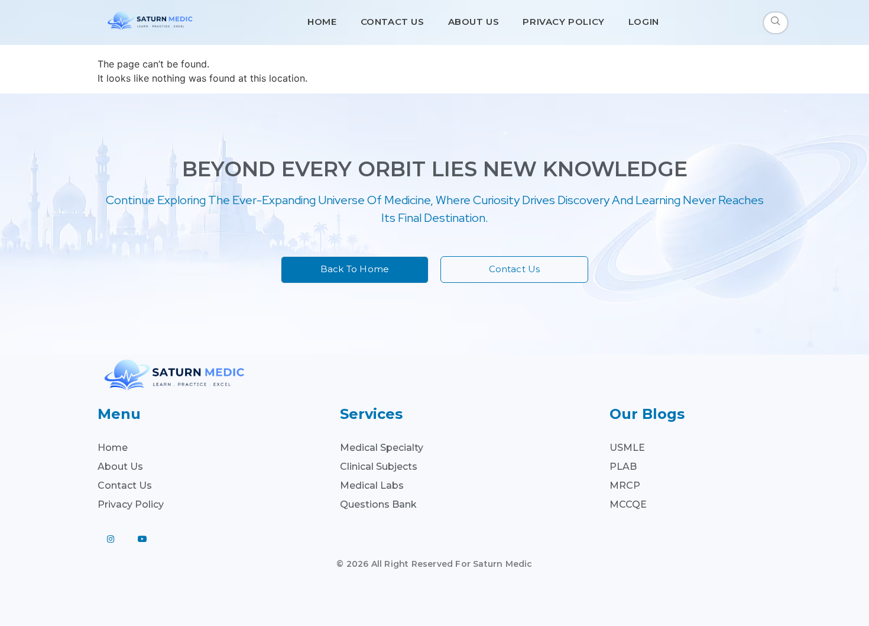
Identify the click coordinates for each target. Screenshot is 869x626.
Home (321, 21)
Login (643, 21)
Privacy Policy (563, 21)
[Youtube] (142, 539)
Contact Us (392, 21)
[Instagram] (111, 539)
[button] (775, 22)
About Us (474, 21)
